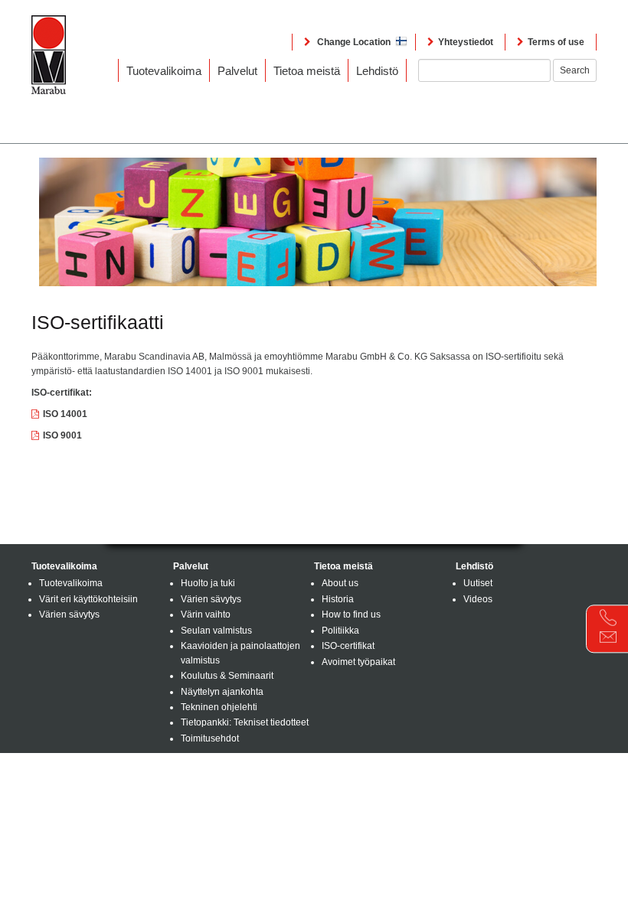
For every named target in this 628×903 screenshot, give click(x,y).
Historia (338, 599)
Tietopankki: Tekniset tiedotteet (245, 722)
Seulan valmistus (216, 630)
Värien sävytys (69, 614)
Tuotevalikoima (163, 70)
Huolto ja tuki (208, 583)
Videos (477, 599)
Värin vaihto (206, 614)
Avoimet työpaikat (358, 662)
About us (340, 583)
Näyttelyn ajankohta (222, 691)
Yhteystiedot (465, 42)
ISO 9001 (62, 435)
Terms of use (556, 42)
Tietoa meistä (306, 70)
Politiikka (340, 630)
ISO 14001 (65, 414)
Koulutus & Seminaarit (227, 675)
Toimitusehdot (210, 738)
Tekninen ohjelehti (219, 707)
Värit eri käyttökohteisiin (88, 599)
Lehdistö (377, 70)
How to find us (351, 614)
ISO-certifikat (348, 646)
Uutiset (477, 583)
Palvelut (237, 70)
